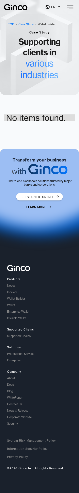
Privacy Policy (17, 457)
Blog (10, 391)
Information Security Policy (27, 448)
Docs (10, 384)
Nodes (11, 285)
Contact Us (14, 404)
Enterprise (13, 360)
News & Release (17, 410)
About (11, 378)
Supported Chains (19, 336)
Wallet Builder (16, 298)
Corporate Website (19, 417)
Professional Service (20, 353)
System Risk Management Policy (31, 440)
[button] (54, 7)
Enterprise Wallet (18, 311)
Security (12, 423)
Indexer (12, 292)
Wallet (11, 305)
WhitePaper (14, 397)
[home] (16, 7)
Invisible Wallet (16, 318)
